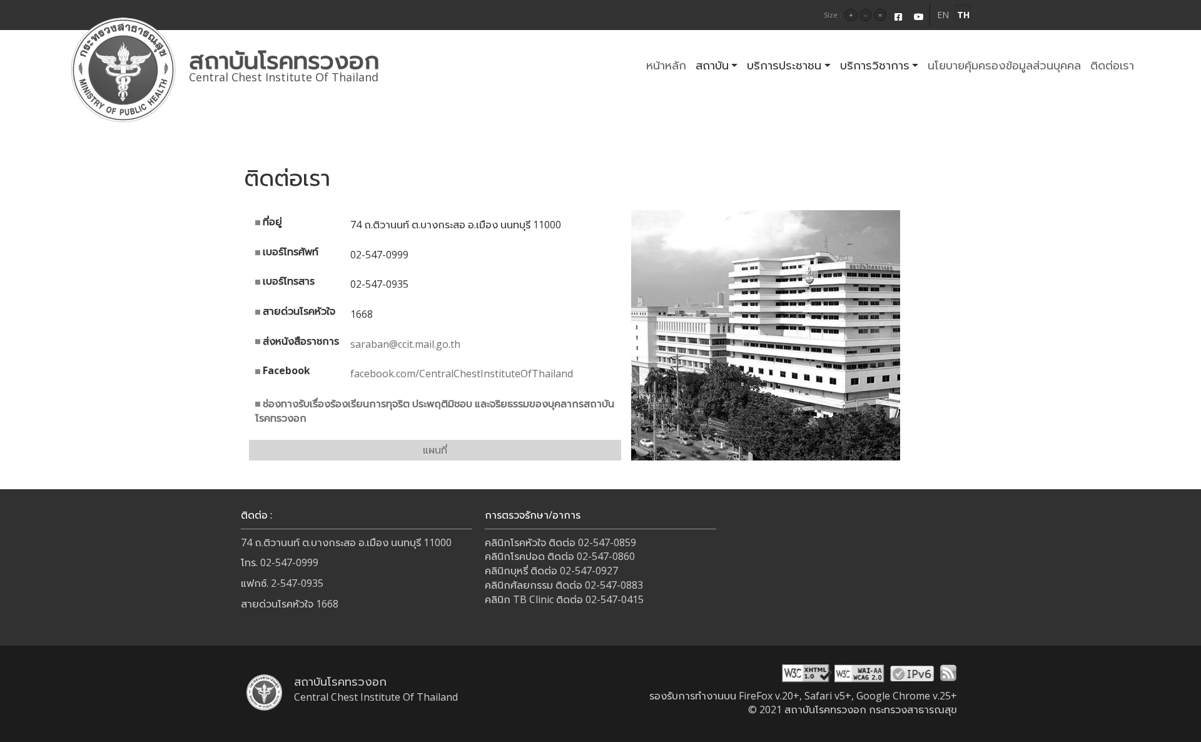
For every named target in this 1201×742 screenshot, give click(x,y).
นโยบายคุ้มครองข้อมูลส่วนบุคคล (1004, 65)
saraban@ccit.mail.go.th (405, 344)
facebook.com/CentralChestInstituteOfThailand (461, 373)
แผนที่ (435, 450)
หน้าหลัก (666, 65)
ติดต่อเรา (1112, 65)
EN (943, 15)
